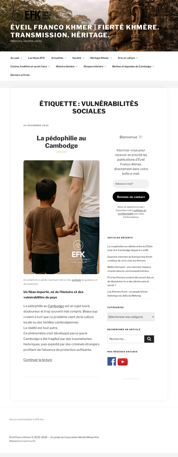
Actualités (57, 57)
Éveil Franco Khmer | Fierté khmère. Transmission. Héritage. (85, 31)
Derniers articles (20, 74)
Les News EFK (36, 57)
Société (76, 57)
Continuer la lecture (37, 360)
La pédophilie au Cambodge (61, 141)
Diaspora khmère (93, 66)
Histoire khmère (65, 66)
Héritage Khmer (99, 57)
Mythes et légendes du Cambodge (131, 66)
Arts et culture (126, 57)
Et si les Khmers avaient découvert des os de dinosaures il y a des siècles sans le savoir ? (130, 281)
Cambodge (56, 306)
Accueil (14, 57)
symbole (76, 279)
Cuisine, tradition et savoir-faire (28, 66)
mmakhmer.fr (27, 440)
